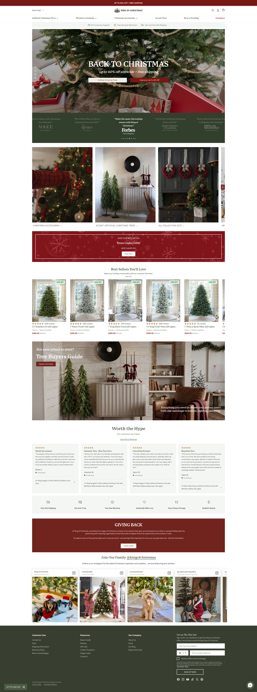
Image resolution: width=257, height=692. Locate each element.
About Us (132, 640)
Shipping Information (40, 646)
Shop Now (128, 254)
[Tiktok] (192, 679)
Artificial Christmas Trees (107, 80)
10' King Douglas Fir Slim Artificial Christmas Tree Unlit (52, 482)
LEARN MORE (128, 546)
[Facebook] (178, 679)
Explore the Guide (46, 364)
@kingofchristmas (141, 557)
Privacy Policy (180, 666)
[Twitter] (197, 679)
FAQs (34, 643)
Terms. (186, 666)
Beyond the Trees (135, 650)
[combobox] (182, 653)
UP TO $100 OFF (13, 687)
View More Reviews (128, 439)
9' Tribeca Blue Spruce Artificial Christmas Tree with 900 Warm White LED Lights (200, 487)
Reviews (83, 643)
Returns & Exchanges (40, 653)
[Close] (24, 687)
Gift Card (83, 646)
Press (130, 643)
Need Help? (36, 10)
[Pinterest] (201, 679)
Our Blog (131, 646)
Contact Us (36, 640)
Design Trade (85, 653)
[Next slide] (223, 187)
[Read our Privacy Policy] (224, 662)
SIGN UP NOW (190, 672)
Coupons (84, 656)
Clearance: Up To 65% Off (149, 80)
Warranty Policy (38, 650)
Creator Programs (87, 650)
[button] (123, 138)
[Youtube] (187, 679)
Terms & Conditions (50, 684)
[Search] (212, 10)
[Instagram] (183, 679)
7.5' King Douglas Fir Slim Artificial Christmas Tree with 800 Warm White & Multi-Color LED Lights (103, 484)
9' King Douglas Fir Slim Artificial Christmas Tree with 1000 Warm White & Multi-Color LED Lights (151, 484)
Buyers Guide (85, 640)
